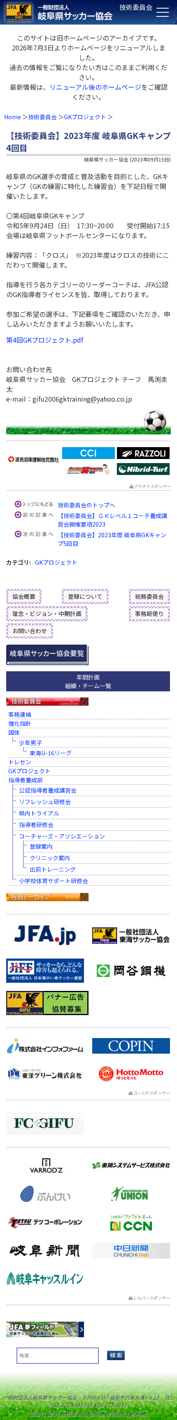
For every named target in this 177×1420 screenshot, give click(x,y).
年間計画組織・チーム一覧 (88, 681)
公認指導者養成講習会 (48, 790)
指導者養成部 (25, 780)
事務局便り (149, 613)
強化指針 (19, 723)
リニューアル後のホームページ (95, 87)
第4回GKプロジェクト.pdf (44, 340)
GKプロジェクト (85, 117)
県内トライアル (39, 813)
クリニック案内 (50, 858)
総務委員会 (149, 596)
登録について (85, 596)
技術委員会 (42, 117)
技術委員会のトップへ (86, 505)
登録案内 (41, 846)
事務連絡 (19, 714)
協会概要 (23, 596)
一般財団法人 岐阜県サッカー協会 (71, 12)
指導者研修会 (36, 824)
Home (12, 117)
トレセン (19, 762)
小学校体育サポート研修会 (53, 881)
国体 (14, 732)
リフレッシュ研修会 (45, 801)
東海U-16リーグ (51, 753)
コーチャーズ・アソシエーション (62, 836)
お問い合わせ (29, 631)
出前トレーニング (53, 869)
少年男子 (30, 742)
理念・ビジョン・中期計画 (47, 613)
